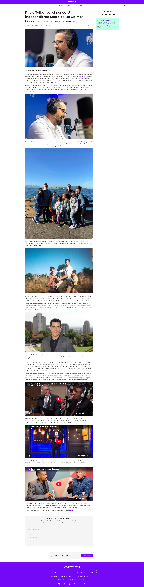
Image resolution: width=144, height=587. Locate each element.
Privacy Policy (72, 579)
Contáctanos (61, 579)
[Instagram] (59, 583)
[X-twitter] (79, 583)
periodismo (37, 25)
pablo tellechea (29, 25)
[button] (19, 5)
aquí (71, 510)
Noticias (67, 5)
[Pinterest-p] (85, 583)
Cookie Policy (82, 579)
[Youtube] (74, 583)
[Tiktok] (69, 583)
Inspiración (74, 5)
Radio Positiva (82, 76)
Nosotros (82, 5)
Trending (60, 5)
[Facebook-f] (64, 583)
